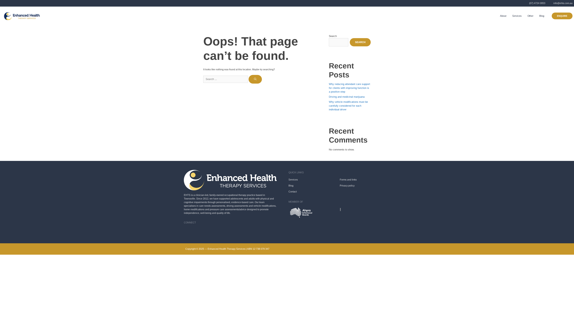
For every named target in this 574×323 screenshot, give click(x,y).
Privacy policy (347, 185)
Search (333, 36)
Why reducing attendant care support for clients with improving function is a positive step (349, 88)
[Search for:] (226, 79)
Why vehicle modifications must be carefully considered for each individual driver (348, 105)
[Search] (255, 79)
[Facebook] (187, 230)
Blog (541, 16)
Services (517, 16)
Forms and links (348, 179)
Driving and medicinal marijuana (347, 96)
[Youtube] (196, 230)
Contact (292, 191)
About (503, 16)
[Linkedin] (204, 230)
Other (530, 16)
